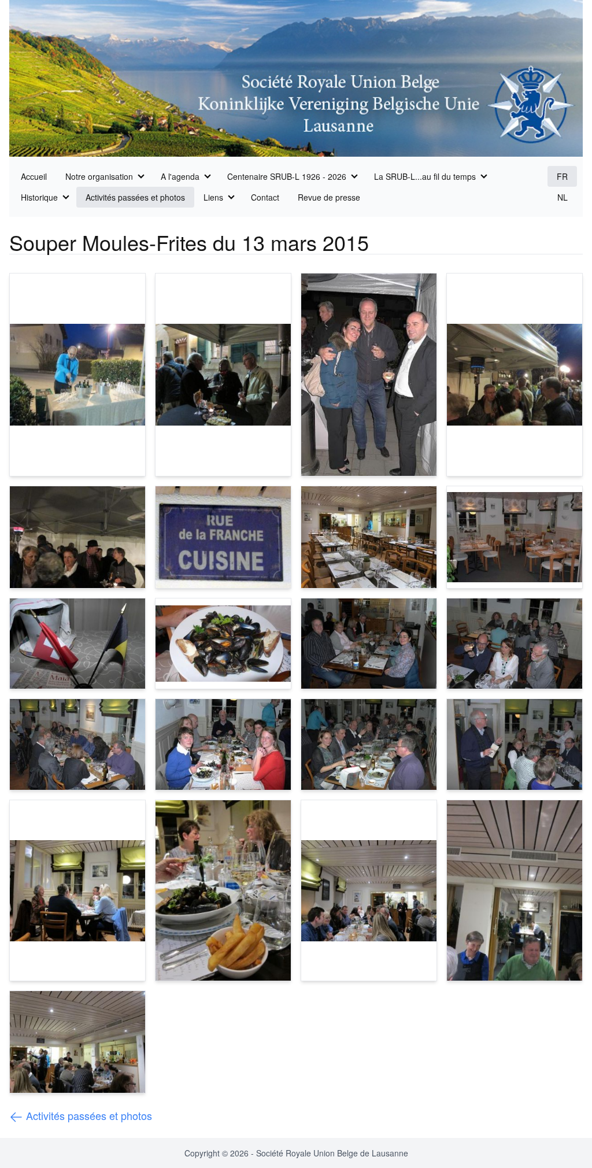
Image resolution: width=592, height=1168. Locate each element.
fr (562, 176)
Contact (265, 197)
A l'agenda (180, 176)
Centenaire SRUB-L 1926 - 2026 (286, 176)
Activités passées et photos (135, 197)
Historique (39, 197)
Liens (213, 197)
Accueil (34, 176)
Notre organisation (99, 176)
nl (562, 197)
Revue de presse (329, 197)
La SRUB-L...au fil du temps (425, 176)
